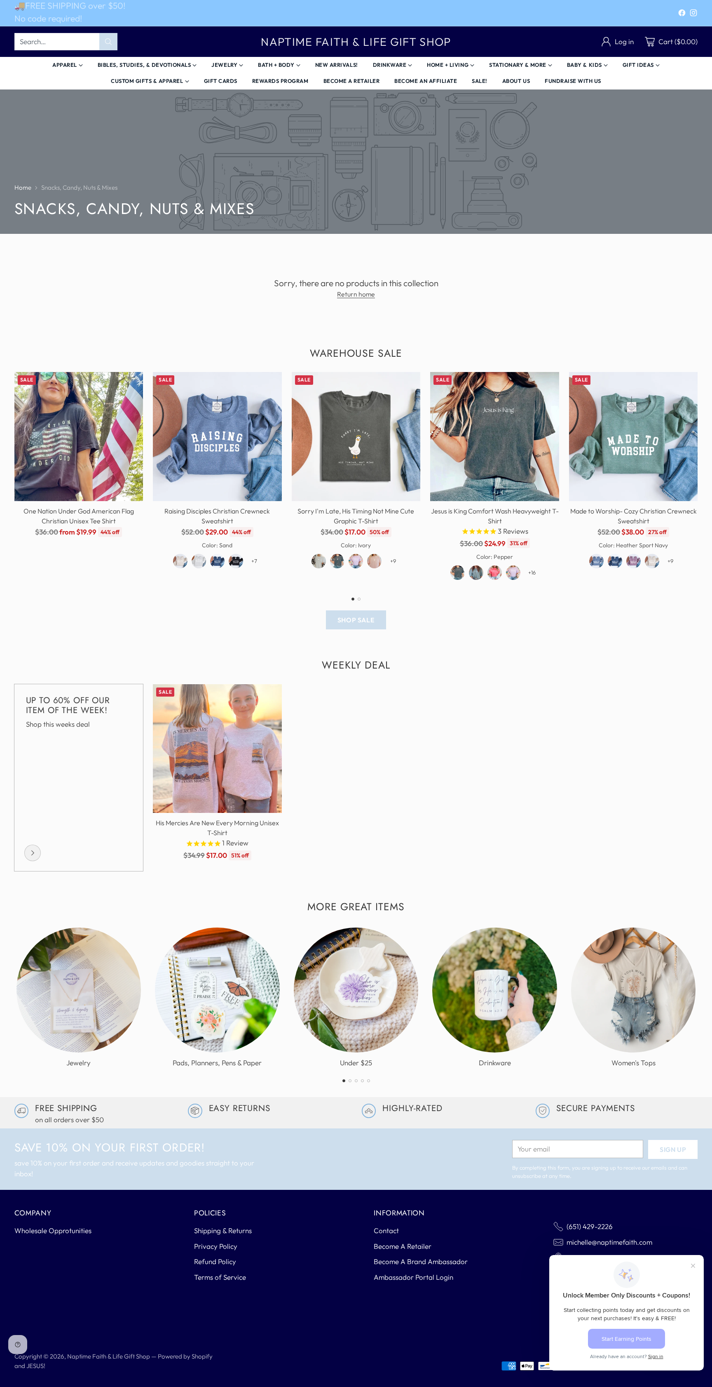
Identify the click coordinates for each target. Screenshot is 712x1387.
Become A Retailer (402, 1246)
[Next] (695, 479)
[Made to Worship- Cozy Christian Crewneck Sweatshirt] (633, 436)
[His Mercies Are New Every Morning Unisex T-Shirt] (217, 748)
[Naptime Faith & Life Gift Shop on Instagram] (693, 14)
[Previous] (17, 479)
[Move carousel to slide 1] (352, 599)
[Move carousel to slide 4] (362, 1080)
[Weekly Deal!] (32, 853)
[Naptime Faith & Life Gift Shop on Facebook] (682, 14)
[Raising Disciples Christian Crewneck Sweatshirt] (217, 436)
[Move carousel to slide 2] (359, 599)
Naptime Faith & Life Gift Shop (108, 1356)
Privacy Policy (215, 1246)
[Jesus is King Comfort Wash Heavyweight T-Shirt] (494, 436)
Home (22, 187)
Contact (386, 1230)
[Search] (108, 41)
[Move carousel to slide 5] (368, 1080)
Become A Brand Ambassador (421, 1261)
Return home (356, 294)
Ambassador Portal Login (413, 1277)
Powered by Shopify (185, 1356)
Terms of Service (220, 1277)
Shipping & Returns (223, 1230)
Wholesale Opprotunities (52, 1230)
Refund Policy (215, 1261)
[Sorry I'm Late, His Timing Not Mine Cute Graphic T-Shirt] (356, 436)
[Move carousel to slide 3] (356, 1080)
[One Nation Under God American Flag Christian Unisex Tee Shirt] (78, 436)
